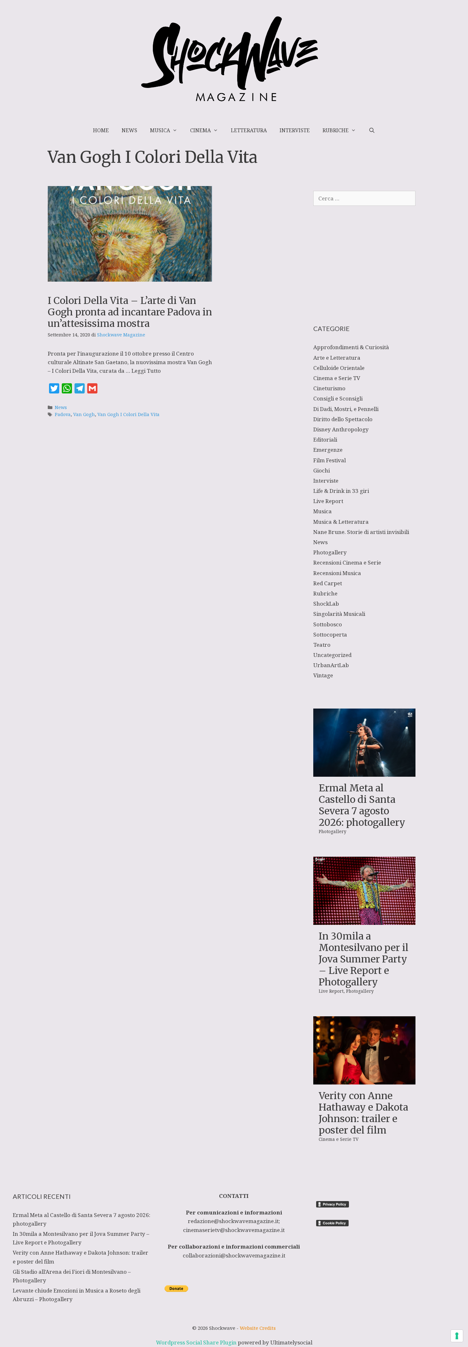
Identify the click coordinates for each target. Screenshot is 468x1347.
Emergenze (328, 449)
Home (101, 130)
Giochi (321, 470)
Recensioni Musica (337, 573)
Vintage (323, 675)
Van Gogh (84, 414)
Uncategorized (332, 655)
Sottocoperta (330, 634)
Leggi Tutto (146, 370)
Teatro (321, 644)
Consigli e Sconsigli (338, 398)
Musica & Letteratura (341, 521)
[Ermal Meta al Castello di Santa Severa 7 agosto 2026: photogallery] (364, 772)
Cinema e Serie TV (336, 378)
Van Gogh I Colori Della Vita (128, 414)
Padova (63, 414)
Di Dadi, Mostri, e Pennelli (346, 409)
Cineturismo (329, 388)
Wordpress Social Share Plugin (197, 1342)
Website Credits (258, 1328)
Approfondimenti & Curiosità (351, 347)
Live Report (328, 501)
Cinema (200, 130)
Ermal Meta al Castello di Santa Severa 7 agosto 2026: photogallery (362, 805)
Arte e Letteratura (336, 357)
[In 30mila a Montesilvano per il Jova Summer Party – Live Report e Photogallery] (364, 920)
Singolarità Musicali (339, 613)
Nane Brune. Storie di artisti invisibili (361, 532)
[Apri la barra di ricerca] (371, 130)
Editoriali (325, 439)
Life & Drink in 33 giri (341, 490)
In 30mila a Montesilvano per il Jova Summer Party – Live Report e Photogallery (363, 959)
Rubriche (336, 130)
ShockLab (326, 603)
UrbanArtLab (331, 665)
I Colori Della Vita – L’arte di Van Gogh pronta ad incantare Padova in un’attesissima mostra (130, 311)
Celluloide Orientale (339, 367)
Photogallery (330, 552)
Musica (160, 130)
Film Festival (329, 460)
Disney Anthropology (341, 429)
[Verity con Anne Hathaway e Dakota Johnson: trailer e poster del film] (364, 1080)
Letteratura (249, 130)
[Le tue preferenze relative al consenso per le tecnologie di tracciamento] (457, 1336)
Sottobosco (327, 624)
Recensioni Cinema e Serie (347, 562)
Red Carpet (327, 583)
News (129, 130)
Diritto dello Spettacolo (342, 419)
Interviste (295, 130)
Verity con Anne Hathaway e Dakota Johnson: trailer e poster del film (363, 1113)
